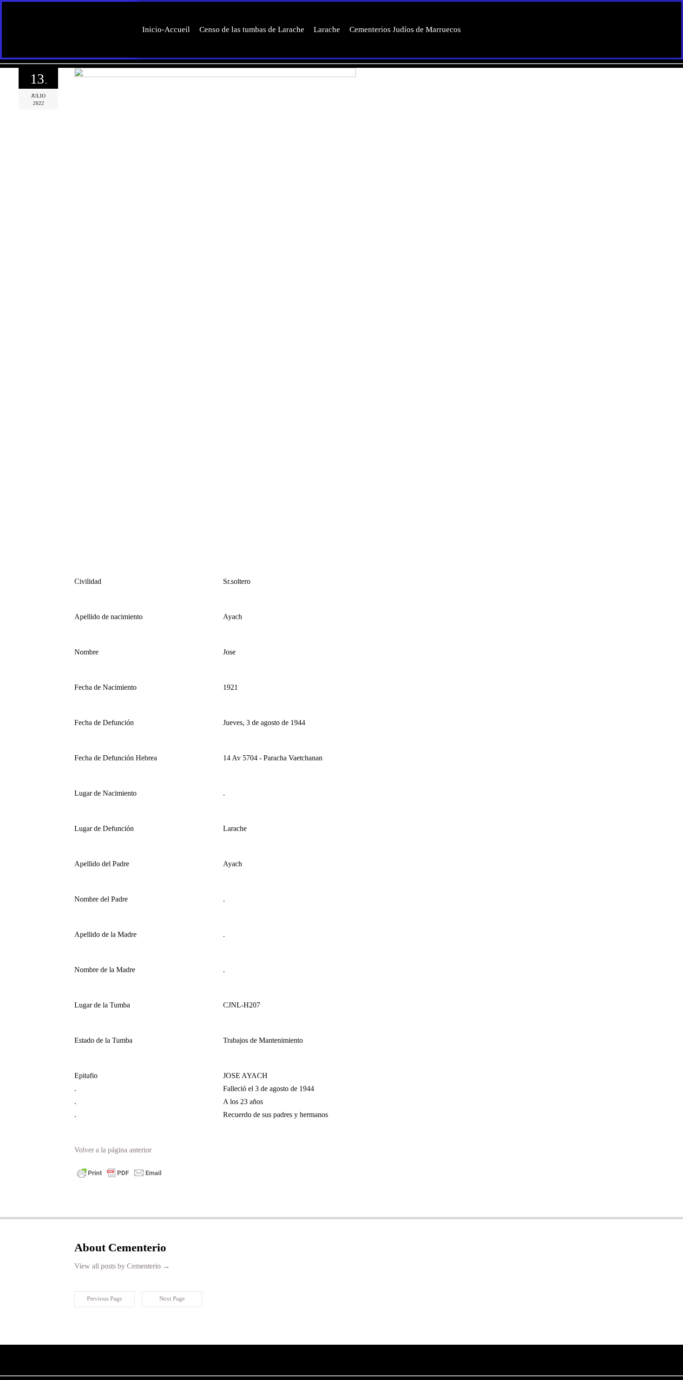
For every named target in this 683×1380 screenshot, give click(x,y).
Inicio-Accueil (166, 29)
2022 (38, 103)
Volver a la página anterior (112, 1150)
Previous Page (104, 1298)
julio (38, 95)
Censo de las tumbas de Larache (251, 29)
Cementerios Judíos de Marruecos (405, 29)
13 (38, 78)
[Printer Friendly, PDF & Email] (119, 1176)
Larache (327, 29)
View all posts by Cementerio (122, 1266)
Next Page (172, 1298)
